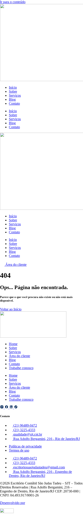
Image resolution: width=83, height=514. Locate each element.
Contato (14, 103)
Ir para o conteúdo (12, 2)
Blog (12, 99)
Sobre (13, 91)
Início (13, 87)
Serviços (15, 95)
